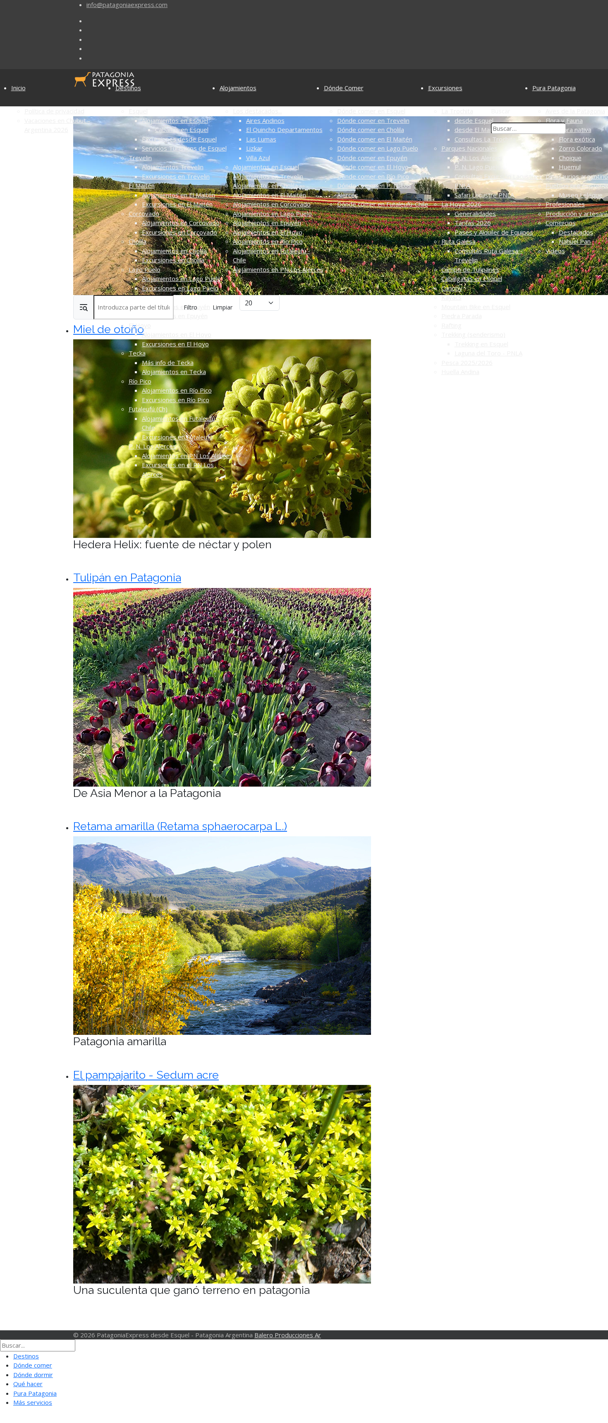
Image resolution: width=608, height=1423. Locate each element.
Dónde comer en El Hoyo (373, 167)
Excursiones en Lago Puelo (180, 288)
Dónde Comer (344, 88)
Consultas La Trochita (485, 139)
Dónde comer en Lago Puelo (377, 148)
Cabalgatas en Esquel (471, 278)
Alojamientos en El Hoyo (176, 334)
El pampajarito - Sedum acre (146, 1074)
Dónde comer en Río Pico (373, 176)
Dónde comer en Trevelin (373, 120)
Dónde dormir (33, 1374)
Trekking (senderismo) (473, 334)
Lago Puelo (144, 269)
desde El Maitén (477, 129)
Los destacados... (257, 111)
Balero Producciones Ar (287, 1335)
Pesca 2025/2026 (467, 362)
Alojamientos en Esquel (175, 120)
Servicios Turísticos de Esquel (184, 148)
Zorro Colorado (580, 148)
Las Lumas (261, 139)
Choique (570, 158)
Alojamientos (238, 88)
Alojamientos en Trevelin (268, 176)
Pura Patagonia (554, 88)
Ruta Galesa (458, 241)
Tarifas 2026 (473, 222)
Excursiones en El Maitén (177, 204)
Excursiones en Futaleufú (177, 437)
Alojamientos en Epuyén (267, 222)
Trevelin (140, 158)
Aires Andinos (265, 120)
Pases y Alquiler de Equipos (494, 232)
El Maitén (142, 185)
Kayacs (451, 297)
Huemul (570, 167)
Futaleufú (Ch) (148, 409)
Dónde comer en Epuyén (372, 158)
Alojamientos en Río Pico (177, 390)
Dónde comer (32, 1365)
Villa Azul (258, 158)
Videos (555, 251)
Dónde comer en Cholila (370, 129)
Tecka (137, 353)
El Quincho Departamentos (284, 129)
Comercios (561, 222)
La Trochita (457, 111)
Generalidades (475, 213)
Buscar (500, 111)
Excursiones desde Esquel (179, 139)
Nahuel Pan (575, 241)
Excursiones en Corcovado (179, 232)
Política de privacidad (54, 111)
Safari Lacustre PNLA (484, 195)
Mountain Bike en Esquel (475, 306)
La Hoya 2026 (461, 204)
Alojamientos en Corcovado (181, 222)
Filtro (190, 307)
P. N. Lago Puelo (478, 167)
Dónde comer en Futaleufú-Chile (382, 204)
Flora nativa (575, 129)
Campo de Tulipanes (470, 269)
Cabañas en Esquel (181, 129)
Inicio (18, 88)
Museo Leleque (581, 195)
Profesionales (565, 204)
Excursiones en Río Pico (175, 400)
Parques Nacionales (469, 148)
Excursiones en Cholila (173, 260)
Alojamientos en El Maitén (178, 195)
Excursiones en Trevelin (176, 176)
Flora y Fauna (564, 120)
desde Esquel (474, 120)
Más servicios (32, 1402)
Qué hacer (28, 1384)
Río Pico (140, 381)
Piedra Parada (461, 316)
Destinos (128, 88)
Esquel (138, 111)
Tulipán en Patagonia (127, 577)
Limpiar (222, 307)
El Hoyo (140, 325)
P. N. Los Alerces (152, 446)
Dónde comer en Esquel (371, 111)
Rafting (451, 325)
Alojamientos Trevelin (172, 167)
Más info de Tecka (168, 362)
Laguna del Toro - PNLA (488, 353)
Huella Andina (460, 371)
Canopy (451, 288)
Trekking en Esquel (481, 344)
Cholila (137, 241)
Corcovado (144, 213)
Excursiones (445, 88)
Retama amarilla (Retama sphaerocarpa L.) (180, 826)
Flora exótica (577, 139)
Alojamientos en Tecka (174, 371)
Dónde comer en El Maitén (374, 139)
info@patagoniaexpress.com (127, 4)
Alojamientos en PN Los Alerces (187, 455)
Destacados (576, 232)
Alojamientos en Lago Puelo (181, 278)
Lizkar (254, 148)
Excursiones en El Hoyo (175, 344)
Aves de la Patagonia (575, 111)
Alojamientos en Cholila (174, 251)
